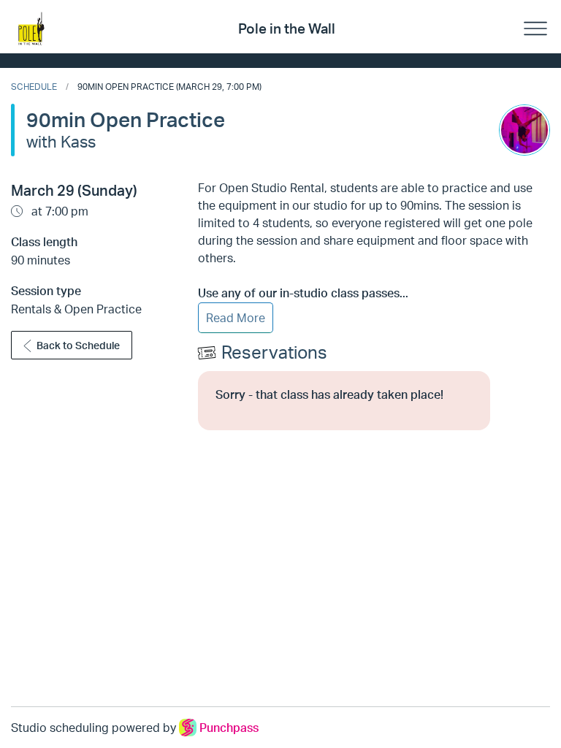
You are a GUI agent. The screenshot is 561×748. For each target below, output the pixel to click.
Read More (235, 317)
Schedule (34, 86)
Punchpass (229, 727)
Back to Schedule (78, 345)
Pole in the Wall (286, 28)
